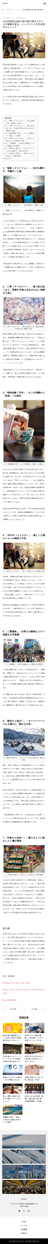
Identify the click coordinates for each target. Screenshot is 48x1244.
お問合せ (24, 1233)
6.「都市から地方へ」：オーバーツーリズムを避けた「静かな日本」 (20, 149)
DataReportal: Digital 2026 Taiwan (16, 983)
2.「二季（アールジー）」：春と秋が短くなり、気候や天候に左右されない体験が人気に (20, 128)
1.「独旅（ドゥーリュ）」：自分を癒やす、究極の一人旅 (20, 122)
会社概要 (24, 1229)
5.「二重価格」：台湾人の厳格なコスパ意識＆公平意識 (20, 144)
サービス (24, 1225)
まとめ (8, 158)
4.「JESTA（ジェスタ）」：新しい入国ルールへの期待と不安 (20, 139)
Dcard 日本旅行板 (10, 1000)
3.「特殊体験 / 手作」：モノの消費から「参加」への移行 (20, 134)
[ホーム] (3, 9)
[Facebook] (19, 1211)
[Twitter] (24, 1211)
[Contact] (28, 1211)
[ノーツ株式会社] (21, 3)
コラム (9, 37)
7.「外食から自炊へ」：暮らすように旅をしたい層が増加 (20, 154)
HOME (24, 1222)
